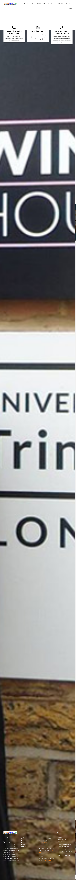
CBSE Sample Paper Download (64, 844)
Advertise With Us (62, 839)
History (23, 842)
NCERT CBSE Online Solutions (61, 32)
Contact (71, 8)
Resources (34, 3)
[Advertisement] (38, 19)
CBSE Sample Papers (42, 3)
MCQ (59, 3)
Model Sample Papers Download (65, 849)
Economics (23, 838)
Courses (29, 3)
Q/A (62, 3)
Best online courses (38, 31)
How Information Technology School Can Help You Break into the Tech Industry (46, 858)
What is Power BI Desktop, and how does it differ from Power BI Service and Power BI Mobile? (47, 848)
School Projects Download (63, 846)
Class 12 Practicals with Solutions (65, 851)
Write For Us (69, 3)
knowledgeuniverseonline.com (9, 837)
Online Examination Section (64, 841)
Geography (24, 837)
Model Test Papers (52, 3)
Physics (23, 844)
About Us (60, 837)
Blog (64, 3)
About (25, 3)
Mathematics (24, 840)
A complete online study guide (14, 32)
